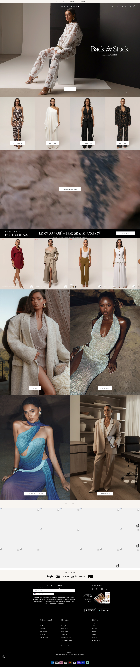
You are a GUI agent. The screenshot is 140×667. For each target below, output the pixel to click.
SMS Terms (61, 603)
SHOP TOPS (52, 143)
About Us (94, 637)
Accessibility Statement (67, 643)
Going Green (64, 628)
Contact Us (42, 628)
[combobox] (35, 594)
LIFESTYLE (122, 10)
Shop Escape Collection (70, 189)
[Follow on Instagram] (92, 589)
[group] (70, 233)
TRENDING (92, 10)
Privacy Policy (53, 603)
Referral (94, 631)
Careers (94, 634)
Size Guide (42, 626)
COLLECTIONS (103, 10)
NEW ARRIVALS (19, 10)
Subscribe (65, 593)
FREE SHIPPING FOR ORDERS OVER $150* (70, 1)
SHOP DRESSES (17, 143)
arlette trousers (73, 284)
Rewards (42, 623)
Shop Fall (35, 388)
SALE (113, 10)
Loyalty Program (96, 640)
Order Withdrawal (44, 637)
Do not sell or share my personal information (72, 646)
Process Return (43, 634)
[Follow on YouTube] (102, 589)
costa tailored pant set (110, 286)
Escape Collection (42, 10)
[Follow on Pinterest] (97, 589)
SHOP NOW (70, 89)
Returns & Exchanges (66, 640)
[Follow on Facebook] (87, 589)
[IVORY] (71, 287)
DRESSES (82, 10)
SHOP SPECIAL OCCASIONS (35, 493)
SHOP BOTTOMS (87, 143)
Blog (93, 623)
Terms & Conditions (66, 637)
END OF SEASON (57, 10)
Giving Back (64, 626)
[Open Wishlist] (126, 6)
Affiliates (94, 626)
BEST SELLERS (71, 10)
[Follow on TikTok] (107, 589)
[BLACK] (76, 287)
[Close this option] (3, 656)
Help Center (64, 623)
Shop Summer (105, 388)
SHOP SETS (122, 143)
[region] (70, 50)
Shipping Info (64, 631)
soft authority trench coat (42, 286)
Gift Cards (94, 628)
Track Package (43, 631)
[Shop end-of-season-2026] (70, 50)
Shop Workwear (105, 493)
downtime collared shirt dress (9, 286)
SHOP (29, 10)
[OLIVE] (73, 287)
